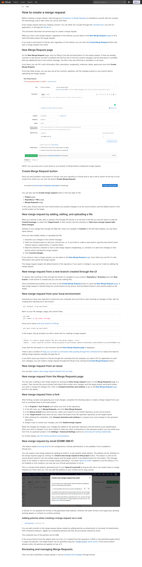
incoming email (43, 446)
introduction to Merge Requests (74, 18)
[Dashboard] (6, 2)
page (100, 36)
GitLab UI (47, 27)
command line (98, 25)
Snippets (30, 2)
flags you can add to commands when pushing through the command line (72, 352)
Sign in (136, 2)
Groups (23, 2)
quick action (86, 542)
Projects (16, 2)
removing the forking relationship (98, 432)
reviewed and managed (73, 555)
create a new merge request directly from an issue (52, 371)
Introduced (29, 523)
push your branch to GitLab (48, 323)
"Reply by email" (85, 461)
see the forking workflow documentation (53, 436)
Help (36, 2)
